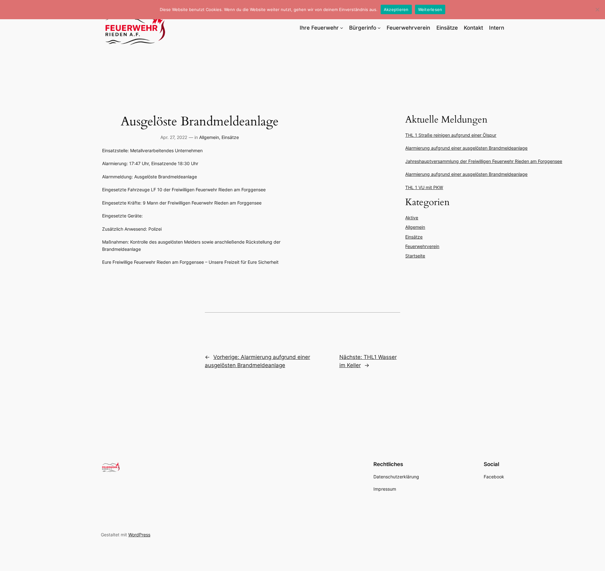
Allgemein (209, 137)
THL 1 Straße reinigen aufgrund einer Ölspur (450, 135)
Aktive (411, 217)
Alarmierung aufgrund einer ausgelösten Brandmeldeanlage (466, 148)
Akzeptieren (396, 9)
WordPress (139, 534)
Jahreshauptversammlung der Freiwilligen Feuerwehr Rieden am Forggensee (483, 161)
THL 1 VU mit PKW (424, 187)
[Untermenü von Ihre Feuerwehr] (341, 27)
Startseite (415, 255)
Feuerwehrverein (422, 246)
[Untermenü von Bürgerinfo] (379, 27)
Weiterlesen (430, 9)
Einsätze (230, 137)
